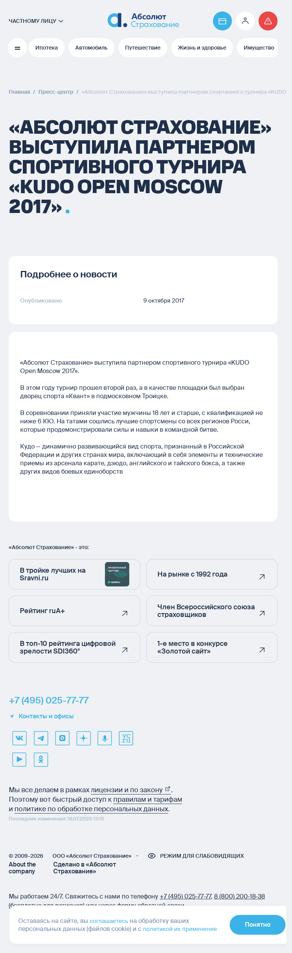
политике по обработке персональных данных (91, 809)
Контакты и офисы (46, 716)
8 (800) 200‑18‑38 (239, 896)
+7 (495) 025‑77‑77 (185, 896)
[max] (62, 738)
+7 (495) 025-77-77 (49, 700)
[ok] (40, 759)
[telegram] (40, 738)
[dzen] (83, 738)
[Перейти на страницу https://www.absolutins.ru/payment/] (222, 20)
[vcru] (125, 738)
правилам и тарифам (147, 799)
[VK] (19, 738)
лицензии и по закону (127, 789)
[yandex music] (104, 738)
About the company (22, 868)
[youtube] (19, 759)
